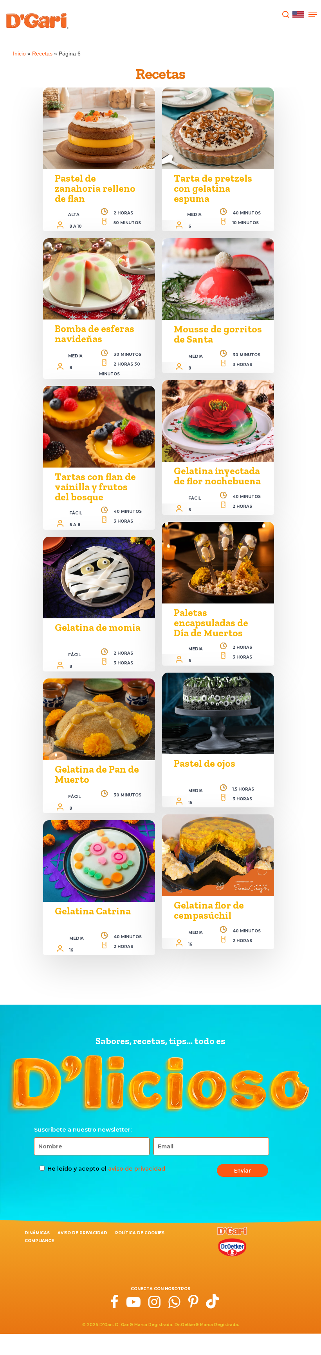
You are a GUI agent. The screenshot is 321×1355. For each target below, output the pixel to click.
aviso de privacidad (136, 1168)
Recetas (42, 53)
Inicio (19, 53)
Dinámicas (37, 1232)
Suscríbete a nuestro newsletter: (83, 1129)
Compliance (39, 1240)
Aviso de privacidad (82, 1232)
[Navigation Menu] (312, 14)
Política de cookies (139, 1232)
